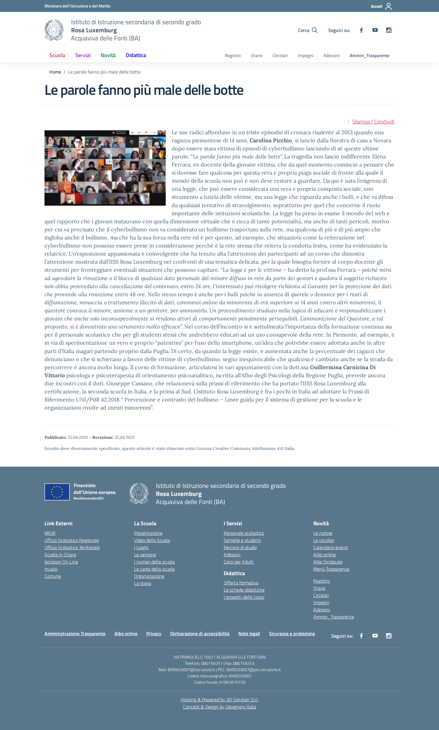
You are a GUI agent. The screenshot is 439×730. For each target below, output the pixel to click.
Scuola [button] (57, 55)
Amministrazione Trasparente (74, 633)
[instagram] (389, 30)
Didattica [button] (136, 55)
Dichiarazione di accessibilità (199, 633)
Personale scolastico (244, 533)
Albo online (324, 554)
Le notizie (322, 533)
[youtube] (375, 30)
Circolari (280, 55)
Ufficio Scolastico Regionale (71, 540)
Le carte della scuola (154, 568)
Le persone (145, 554)
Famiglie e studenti (242, 540)
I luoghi (141, 547)
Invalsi (50, 568)
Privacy (153, 633)
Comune (52, 576)
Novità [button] (108, 55)
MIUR (50, 533)
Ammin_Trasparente (369, 55)
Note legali (249, 633)
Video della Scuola (152, 540)
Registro (233, 55)
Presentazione (148, 533)
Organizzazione (149, 576)
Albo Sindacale (328, 561)
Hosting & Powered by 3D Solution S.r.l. (220, 699)
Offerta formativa (241, 582)
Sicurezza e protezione (292, 633)
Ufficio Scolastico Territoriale (72, 547)
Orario (257, 55)
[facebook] (361, 30)
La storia (142, 583)
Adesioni (331, 55)
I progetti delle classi (244, 597)
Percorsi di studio (240, 547)
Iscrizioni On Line (61, 561)
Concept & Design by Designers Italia (219, 706)
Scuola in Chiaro (60, 554)
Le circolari (323, 540)
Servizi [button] (82, 55)
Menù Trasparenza (331, 568)
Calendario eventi (330, 547)
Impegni (305, 55)
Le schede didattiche (244, 589)
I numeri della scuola (154, 561)
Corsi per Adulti (239, 561)
